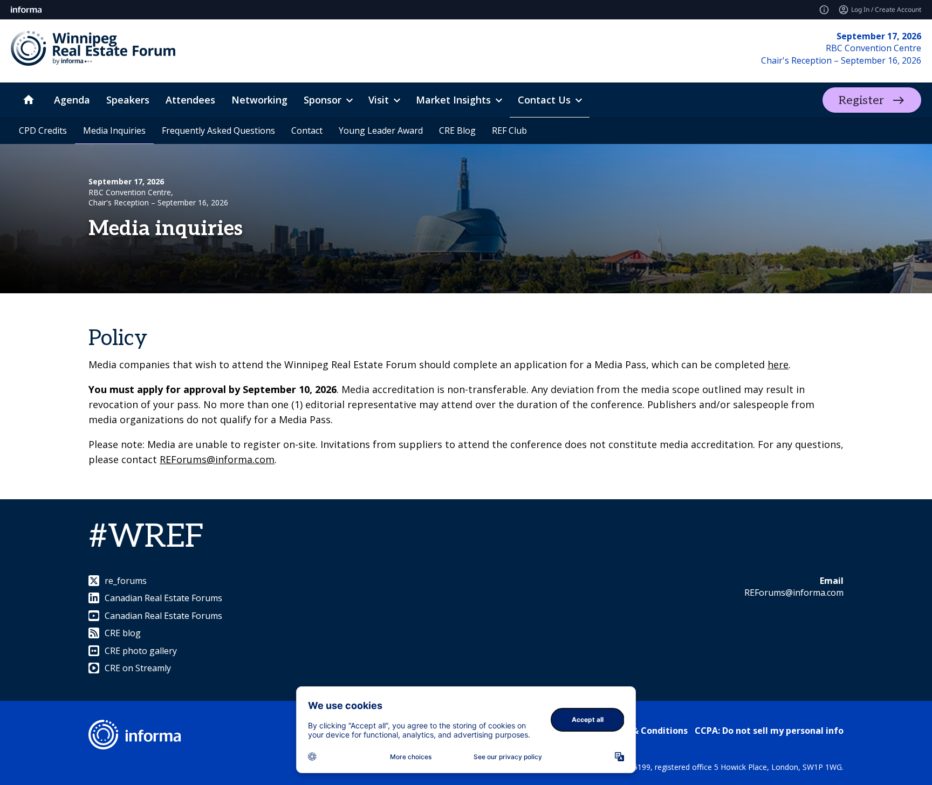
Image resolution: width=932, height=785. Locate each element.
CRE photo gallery (141, 651)
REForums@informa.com (217, 459)
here (778, 364)
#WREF (146, 537)
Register (861, 100)
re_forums (126, 581)
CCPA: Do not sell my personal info (769, 730)
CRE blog (123, 633)
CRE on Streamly (138, 668)
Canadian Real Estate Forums (163, 598)
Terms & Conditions (645, 730)
